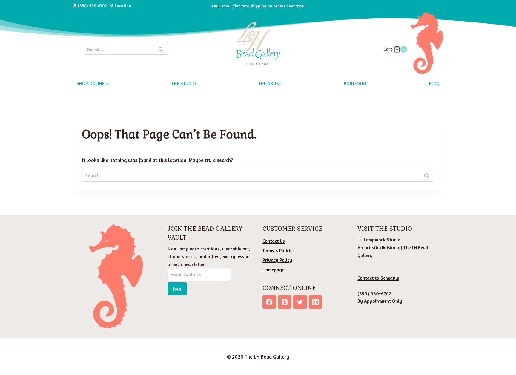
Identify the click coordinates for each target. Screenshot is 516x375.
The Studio (183, 83)
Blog (434, 83)
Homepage (273, 270)
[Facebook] (269, 302)
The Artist (269, 83)
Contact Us (273, 241)
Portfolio (355, 83)
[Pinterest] (284, 302)
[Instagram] (315, 302)
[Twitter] (300, 302)
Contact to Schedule (378, 278)
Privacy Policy (277, 260)
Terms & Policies (278, 250)
